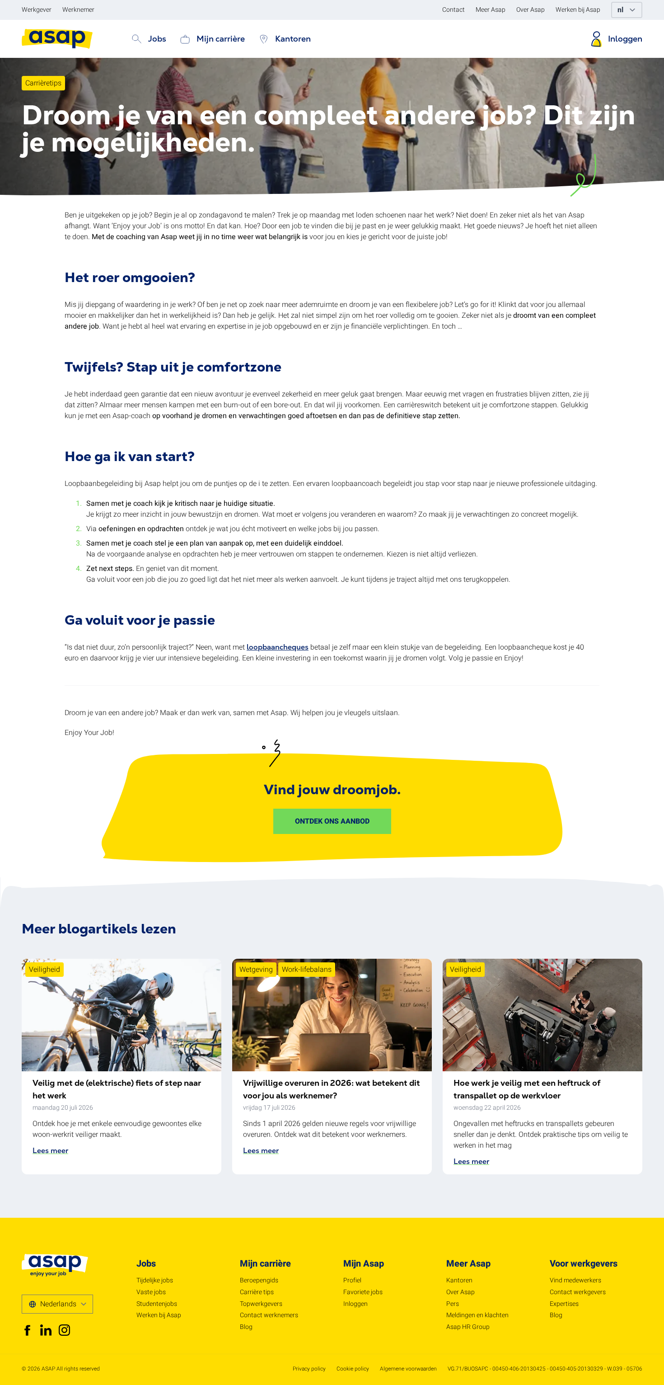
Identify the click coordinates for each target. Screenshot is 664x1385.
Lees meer (50, 1150)
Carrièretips (43, 83)
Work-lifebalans (307, 969)
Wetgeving (256, 969)
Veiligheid (44, 969)
